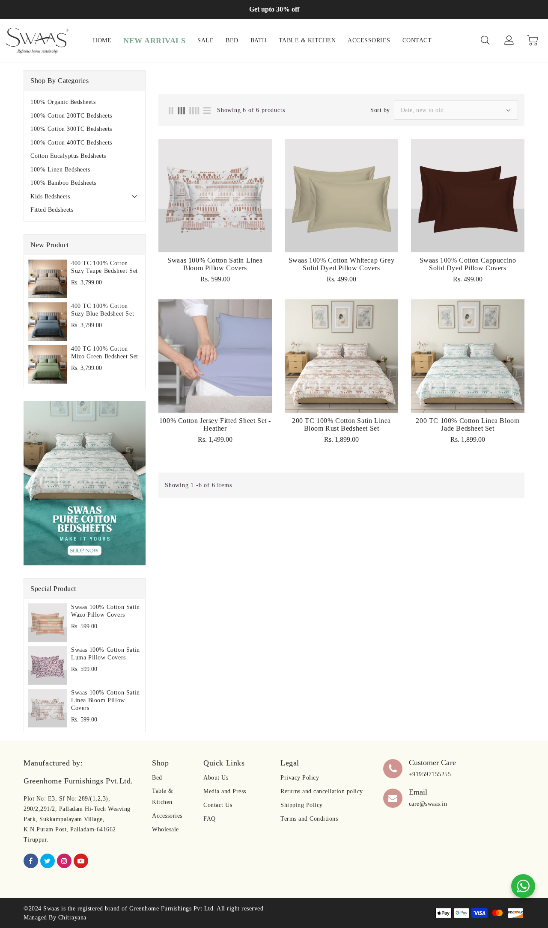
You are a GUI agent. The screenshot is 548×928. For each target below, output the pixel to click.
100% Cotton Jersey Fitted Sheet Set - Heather (215, 424)
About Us (215, 777)
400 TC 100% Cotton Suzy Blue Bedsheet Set (102, 310)
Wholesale (165, 829)
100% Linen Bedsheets (60, 169)
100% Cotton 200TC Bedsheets (71, 115)
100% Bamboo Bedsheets (63, 183)
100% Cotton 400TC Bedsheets (71, 142)
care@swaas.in (428, 804)
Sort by (380, 110)
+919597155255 (430, 774)
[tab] (84, 102)
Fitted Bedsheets (51, 210)
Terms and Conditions (309, 819)
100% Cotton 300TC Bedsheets (71, 129)
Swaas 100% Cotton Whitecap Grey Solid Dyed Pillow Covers (342, 264)
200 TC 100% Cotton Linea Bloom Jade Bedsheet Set (467, 424)
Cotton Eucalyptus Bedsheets (68, 156)
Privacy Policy (299, 777)
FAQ (209, 819)
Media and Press (224, 791)
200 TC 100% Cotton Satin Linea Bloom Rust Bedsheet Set (341, 424)
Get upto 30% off (274, 9)
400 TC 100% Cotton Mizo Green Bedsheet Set (104, 353)
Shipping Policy (301, 805)
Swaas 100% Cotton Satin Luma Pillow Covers (105, 654)
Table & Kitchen (162, 796)
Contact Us (217, 805)
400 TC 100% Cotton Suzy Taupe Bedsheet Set (104, 267)
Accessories (167, 816)
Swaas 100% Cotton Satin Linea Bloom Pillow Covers (105, 700)
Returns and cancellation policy (321, 791)
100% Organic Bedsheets (62, 102)
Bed (157, 777)
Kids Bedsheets (50, 196)
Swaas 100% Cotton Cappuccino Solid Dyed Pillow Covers (468, 264)
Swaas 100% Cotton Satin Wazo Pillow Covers (105, 611)
